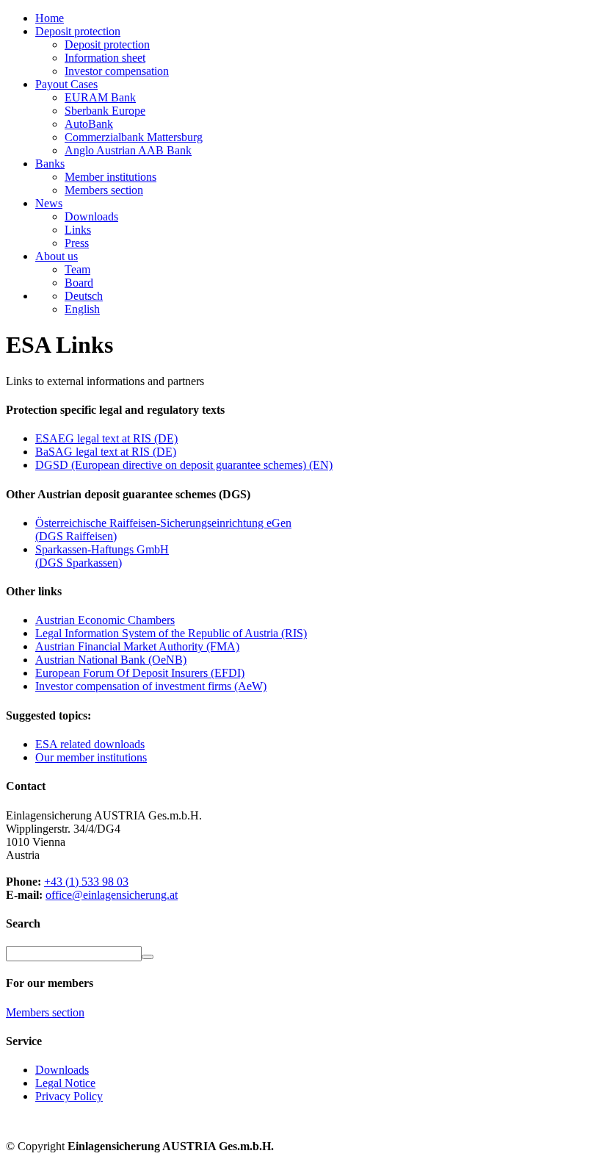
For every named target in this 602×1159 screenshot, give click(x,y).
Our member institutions (91, 757)
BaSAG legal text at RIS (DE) (105, 451)
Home (49, 18)
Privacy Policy (69, 1096)
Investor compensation (117, 71)
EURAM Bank (100, 97)
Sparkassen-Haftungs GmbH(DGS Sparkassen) (102, 556)
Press (77, 243)
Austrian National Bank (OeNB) (110, 659)
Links (78, 229)
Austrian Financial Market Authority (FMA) (137, 646)
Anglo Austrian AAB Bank (128, 150)
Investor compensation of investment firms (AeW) (150, 686)
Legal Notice (65, 1083)
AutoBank (89, 124)
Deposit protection (107, 44)
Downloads (91, 216)
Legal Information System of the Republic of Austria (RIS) (171, 633)
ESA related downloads (90, 744)
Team (77, 269)
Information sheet (105, 57)
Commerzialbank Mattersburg (134, 137)
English (82, 309)
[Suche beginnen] (147, 957)
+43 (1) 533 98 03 (86, 881)
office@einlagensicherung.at (112, 895)
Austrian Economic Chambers (105, 620)
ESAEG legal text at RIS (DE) (106, 438)
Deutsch (84, 296)
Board (79, 282)
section (45, 1012)
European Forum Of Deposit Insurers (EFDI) (139, 673)
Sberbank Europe (105, 110)
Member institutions (110, 177)
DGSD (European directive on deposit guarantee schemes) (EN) (184, 465)
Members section (104, 190)
